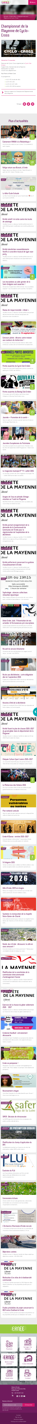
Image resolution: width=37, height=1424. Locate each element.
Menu (33, 2)
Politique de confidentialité (18, 1421)
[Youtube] (24, 1396)
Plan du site (18, 1417)
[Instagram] (19, 1396)
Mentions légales (18, 1419)
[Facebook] (24, 104)
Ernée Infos (12, 16)
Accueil (6, 16)
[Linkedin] (32, 104)
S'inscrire (28, 1405)
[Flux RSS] (12, 1396)
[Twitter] (28, 104)
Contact (18, 1415)
